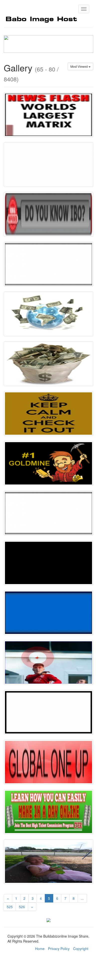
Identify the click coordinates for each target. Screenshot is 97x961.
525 (10, 906)
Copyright (80, 948)
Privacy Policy (59, 948)
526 (22, 906)
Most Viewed (79, 66)
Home (40, 948)
